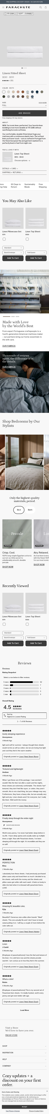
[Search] (40, 7)
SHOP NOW (7, 567)
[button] (6, 317)
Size (4, 102)
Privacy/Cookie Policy (36, 1111)
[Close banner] (47, 1090)
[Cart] (45, 7)
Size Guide (43, 102)
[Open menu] (3, 7)
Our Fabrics (9, 346)
